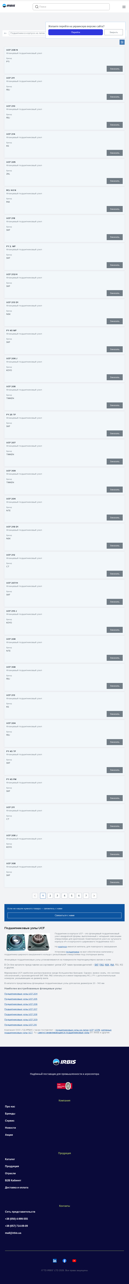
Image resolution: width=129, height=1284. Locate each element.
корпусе (62, 946)
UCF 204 (11, 499)
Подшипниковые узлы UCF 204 (20, 993)
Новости (10, 1127)
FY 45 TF (11, 751)
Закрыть (113, 32)
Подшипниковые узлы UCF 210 (20, 1024)
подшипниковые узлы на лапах (72, 1030)
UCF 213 (10, 695)
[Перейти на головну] (9, 6)
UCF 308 (11, 667)
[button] (124, 7)
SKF (96, 964)
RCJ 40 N (11, 190)
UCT (30, 1032)
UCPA (97, 1030)
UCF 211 (10, 78)
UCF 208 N (12, 50)
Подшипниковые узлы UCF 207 (20, 1009)
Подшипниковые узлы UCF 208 (20, 1014)
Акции (9, 1135)
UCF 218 (10, 218)
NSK (107, 964)
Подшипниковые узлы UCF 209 (20, 1019)
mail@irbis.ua (13, 1233)
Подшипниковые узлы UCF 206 (20, 1004)
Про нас (10, 1106)
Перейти (75, 32)
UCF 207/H (12, 583)
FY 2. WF (11, 246)
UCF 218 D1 (12, 527)
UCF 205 (11, 162)
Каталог (10, 1159)
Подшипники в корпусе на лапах (27, 33)
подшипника (72, 951)
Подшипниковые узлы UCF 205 (20, 999)
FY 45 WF (11, 330)
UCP (91, 1030)
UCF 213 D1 (12, 302)
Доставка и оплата (16, 1187)
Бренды (10, 1113)
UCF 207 (11, 442)
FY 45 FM (11, 779)
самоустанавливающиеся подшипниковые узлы (63, 1032)
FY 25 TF (11, 414)
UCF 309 (11, 471)
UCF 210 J (11, 611)
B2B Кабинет (13, 1180)
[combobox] (71, 6)
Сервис (9, 1120)
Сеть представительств (20, 1211)
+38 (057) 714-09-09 (16, 1226)
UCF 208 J (11, 835)
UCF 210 (10, 106)
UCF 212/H (11, 274)
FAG (102, 964)
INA (112, 964)
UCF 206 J (11, 358)
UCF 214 (10, 134)
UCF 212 (10, 555)
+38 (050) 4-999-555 (16, 1218)
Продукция (12, 1166)
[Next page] (94, 896)
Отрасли (10, 1173)
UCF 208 (11, 386)
